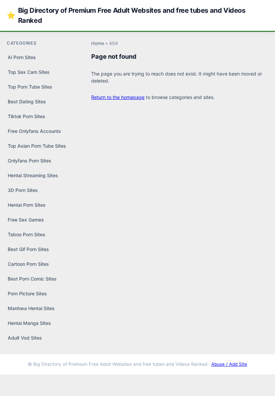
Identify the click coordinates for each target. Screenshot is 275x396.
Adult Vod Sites (25, 338)
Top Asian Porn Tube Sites (37, 146)
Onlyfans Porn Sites (29, 160)
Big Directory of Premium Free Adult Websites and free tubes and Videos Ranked (126, 15)
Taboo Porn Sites (26, 234)
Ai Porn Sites (22, 57)
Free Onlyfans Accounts (34, 131)
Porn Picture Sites (27, 293)
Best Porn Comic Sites (32, 279)
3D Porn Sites (23, 190)
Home (97, 43)
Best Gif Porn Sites (28, 249)
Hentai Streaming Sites (33, 175)
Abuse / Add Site (229, 364)
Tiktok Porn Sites (26, 116)
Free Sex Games (26, 219)
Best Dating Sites (27, 101)
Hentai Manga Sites (29, 323)
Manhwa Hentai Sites (31, 308)
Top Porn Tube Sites (30, 87)
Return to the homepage (118, 97)
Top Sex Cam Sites (29, 72)
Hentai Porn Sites (27, 205)
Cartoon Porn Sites (28, 264)
